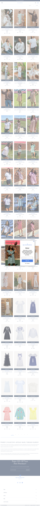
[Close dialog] (33, 241)
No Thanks (27, 263)
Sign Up (27, 260)
